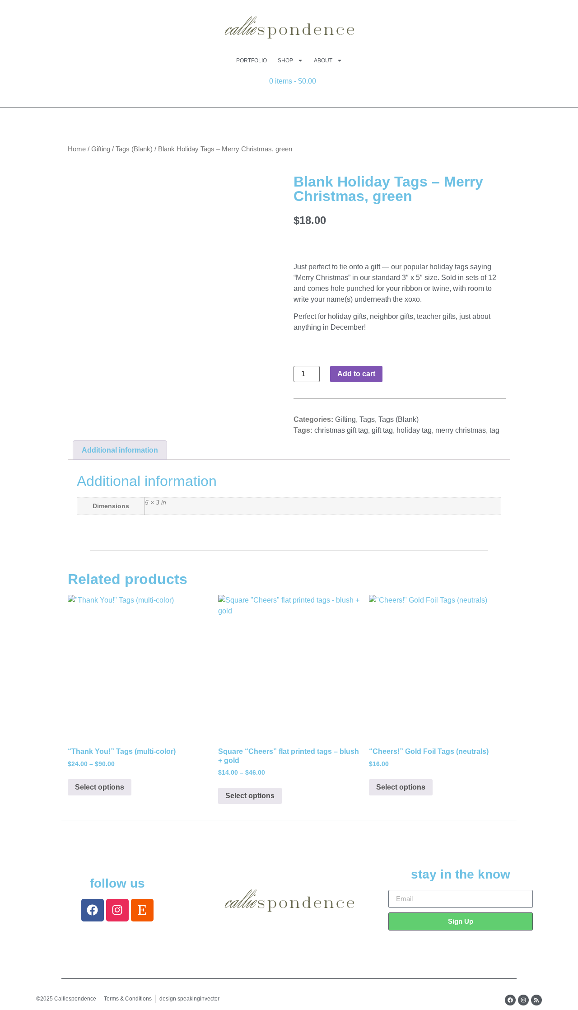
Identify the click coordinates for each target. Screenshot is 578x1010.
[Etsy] (142, 910)
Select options (99, 787)
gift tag (382, 430)
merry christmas (460, 430)
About (323, 60)
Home (77, 149)
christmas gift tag (341, 430)
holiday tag (414, 430)
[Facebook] (92, 910)
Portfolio (251, 60)
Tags (367, 419)
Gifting (100, 149)
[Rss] (536, 1000)
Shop (285, 60)
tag (494, 430)
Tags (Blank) (134, 149)
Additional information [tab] (120, 450)
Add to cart (356, 374)
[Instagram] (117, 910)
